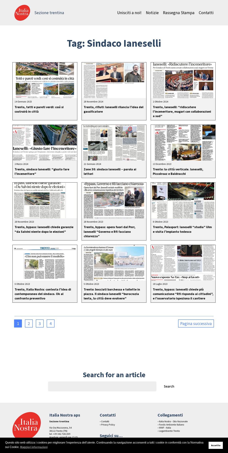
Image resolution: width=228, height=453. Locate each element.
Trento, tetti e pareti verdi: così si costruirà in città (39, 109)
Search (169, 386)
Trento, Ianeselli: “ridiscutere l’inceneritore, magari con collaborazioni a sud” (182, 111)
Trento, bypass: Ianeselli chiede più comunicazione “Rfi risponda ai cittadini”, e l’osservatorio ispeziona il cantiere (183, 293)
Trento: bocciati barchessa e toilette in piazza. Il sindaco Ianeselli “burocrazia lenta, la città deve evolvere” (112, 293)
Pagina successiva (196, 323)
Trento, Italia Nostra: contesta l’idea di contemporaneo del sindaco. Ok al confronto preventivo (43, 293)
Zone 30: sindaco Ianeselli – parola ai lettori (110, 171)
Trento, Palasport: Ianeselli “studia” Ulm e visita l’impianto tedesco (182, 229)
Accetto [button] (216, 445)
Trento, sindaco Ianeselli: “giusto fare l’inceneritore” (42, 171)
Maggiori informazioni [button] (34, 447)
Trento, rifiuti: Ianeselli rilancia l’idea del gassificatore (113, 109)
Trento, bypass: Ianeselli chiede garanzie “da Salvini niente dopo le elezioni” (44, 229)
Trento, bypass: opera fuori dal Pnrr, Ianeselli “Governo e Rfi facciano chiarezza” (109, 231)
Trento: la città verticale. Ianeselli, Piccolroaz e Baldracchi (178, 171)
